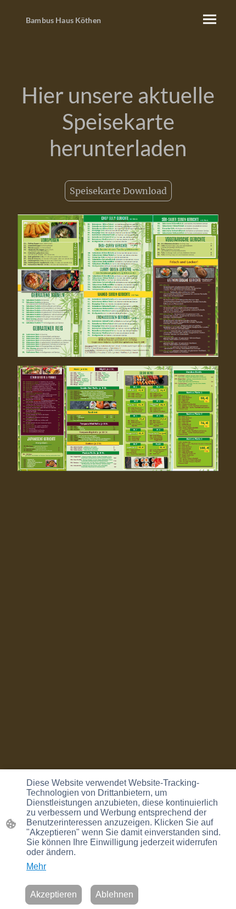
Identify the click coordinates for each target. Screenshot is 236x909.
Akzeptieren (53, 894)
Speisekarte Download (118, 190)
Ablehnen (114, 894)
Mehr (36, 866)
